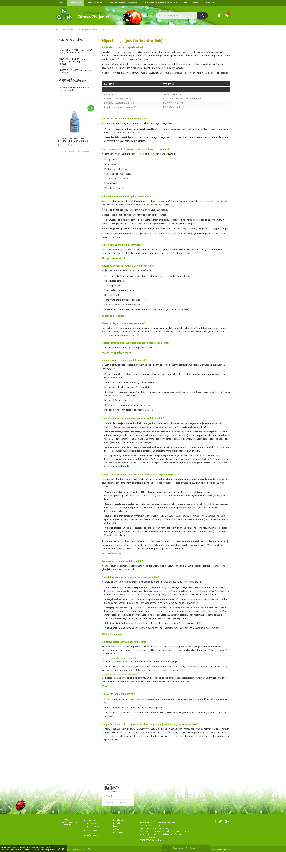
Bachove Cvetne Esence (150, 825)
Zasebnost (118, 832)
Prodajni (185, 848)
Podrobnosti (69, 152)
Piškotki (116, 826)
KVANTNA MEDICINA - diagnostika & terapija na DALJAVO (76, 51)
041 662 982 (92, 831)
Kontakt (116, 823)
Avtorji (116, 829)
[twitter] (220, 821)
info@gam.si (92, 835)
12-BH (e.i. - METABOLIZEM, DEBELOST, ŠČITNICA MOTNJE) (73, 139)
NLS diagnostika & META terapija (154, 828)
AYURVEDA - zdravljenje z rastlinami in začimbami (161, 834)
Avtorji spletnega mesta (221, 849)
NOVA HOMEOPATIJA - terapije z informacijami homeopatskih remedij (74, 61)
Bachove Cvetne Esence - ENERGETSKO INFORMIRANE (72, 80)
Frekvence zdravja (147, 837)
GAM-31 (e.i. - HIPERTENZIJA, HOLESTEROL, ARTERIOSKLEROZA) (114, 788)
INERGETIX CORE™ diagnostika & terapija (157, 822)
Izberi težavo (67, 29)
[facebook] (215, 821)
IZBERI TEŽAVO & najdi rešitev (152, 840)
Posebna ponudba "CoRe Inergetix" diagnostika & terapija (75, 89)
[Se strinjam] (59, 849)
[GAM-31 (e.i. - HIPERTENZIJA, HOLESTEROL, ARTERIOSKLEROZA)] (118, 765)
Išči (202, 15)
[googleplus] (227, 821)
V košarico (84, 152)
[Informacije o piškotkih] (63, 849)
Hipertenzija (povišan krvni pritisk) (91, 29)
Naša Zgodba (119, 820)
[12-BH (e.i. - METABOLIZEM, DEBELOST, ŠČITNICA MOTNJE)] (76, 119)
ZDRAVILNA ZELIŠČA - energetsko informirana (75, 71)
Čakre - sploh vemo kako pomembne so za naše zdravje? (164, 831)
